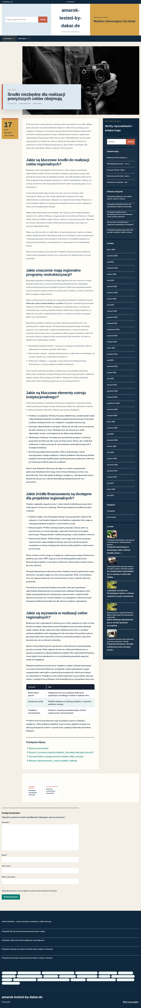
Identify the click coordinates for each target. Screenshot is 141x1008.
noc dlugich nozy (104, 976)
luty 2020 (110, 452)
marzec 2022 (111, 299)
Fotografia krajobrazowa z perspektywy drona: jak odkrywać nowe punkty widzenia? (119, 214)
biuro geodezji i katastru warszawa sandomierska (58, 973)
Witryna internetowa (8, 877)
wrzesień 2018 (112, 465)
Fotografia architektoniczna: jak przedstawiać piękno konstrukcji (119, 205)
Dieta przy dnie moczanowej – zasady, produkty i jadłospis (53, 760)
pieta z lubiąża (7, 979)
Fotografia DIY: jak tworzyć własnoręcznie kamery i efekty (23, 931)
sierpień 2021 (112, 342)
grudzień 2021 (112, 317)
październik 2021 (113, 329)
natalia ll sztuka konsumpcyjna (87, 976)
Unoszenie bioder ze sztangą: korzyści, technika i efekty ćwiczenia (56, 756)
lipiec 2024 (111, 249)
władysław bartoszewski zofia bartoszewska (101, 979)
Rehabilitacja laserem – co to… (118, 164)
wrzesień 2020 (112, 409)
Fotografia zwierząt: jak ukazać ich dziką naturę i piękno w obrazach (27, 949)
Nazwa (4, 855)
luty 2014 (110, 495)
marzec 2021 (111, 372)
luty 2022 (110, 305)
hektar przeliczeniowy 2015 (107, 973)
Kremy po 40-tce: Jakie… (116, 170)
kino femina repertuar (125, 973)
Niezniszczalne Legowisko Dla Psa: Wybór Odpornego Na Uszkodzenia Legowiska (120, 615)
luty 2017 (110, 483)
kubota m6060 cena (9, 976)
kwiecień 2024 (112, 268)
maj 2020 (110, 434)
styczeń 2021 (112, 385)
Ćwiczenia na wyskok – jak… (118, 182)
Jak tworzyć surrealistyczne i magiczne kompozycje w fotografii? (120, 223)
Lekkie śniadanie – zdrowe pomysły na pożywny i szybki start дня (26, 921)
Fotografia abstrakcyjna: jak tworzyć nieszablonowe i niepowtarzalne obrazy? (121, 542)
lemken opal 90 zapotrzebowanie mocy (29, 976)
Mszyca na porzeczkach (38, 748)
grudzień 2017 (112, 471)
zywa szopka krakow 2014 (11, 983)
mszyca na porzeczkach (67, 976)
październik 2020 (113, 403)
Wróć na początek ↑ (131, 1002)
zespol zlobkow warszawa (125, 979)
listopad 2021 (112, 323)
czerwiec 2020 (112, 428)
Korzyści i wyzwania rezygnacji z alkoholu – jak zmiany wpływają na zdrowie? (61, 752)
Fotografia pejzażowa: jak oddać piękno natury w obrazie (119, 198)
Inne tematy (111, 517)
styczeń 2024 (112, 286)
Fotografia (111, 511)
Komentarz (6, 822)
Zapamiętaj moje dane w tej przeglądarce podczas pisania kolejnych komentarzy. (29, 891)
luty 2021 (110, 378)
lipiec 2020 (111, 422)
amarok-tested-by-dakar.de (70, 18)
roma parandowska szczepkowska (25, 979)
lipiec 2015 (111, 489)
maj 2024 (110, 262)
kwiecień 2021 (112, 366)
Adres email (6, 866)
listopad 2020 (112, 397)
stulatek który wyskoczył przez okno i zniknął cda (53, 979)
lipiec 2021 (111, 348)
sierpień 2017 (112, 477)
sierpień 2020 (112, 415)
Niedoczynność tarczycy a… (117, 157)
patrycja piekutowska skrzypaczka (123, 976)
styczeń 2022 (112, 311)
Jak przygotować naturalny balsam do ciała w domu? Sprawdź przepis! (120, 568)
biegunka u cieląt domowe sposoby (29, 973)
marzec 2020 (111, 446)
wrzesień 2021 (112, 336)
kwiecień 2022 (112, 292)
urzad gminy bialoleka (78, 979)
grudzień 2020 (112, 391)
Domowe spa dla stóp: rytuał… (118, 176)
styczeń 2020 (112, 458)
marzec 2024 (111, 274)
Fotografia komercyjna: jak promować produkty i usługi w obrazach (27, 958)
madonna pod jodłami (50, 976)
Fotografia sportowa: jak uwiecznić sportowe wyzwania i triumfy (120, 640)
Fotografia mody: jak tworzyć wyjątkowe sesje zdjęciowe (23, 940)
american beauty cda (9, 973)
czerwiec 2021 (112, 354)
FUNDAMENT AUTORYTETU (117, 591)
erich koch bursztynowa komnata (86, 973)
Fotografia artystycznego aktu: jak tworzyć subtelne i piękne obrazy (120, 231)
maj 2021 (110, 360)
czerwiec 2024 (112, 256)
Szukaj (43, 19)
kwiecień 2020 (112, 440)
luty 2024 (110, 280)
